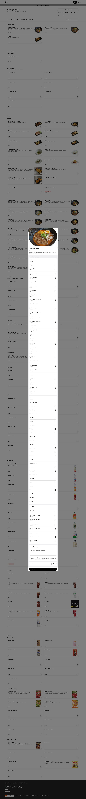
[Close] (56, 229)
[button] (43, 237)
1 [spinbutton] (53, 563)
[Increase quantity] (55, 564)
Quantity (32, 563)
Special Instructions (34, 546)
